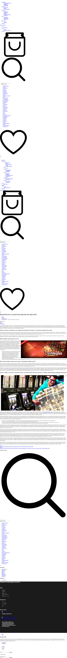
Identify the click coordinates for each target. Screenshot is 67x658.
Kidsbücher (6, 17)
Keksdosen (5, 12)
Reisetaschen (6, 5)
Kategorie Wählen (5, 244)
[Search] (1, 128)
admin (1, 322)
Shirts (5, 21)
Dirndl (4, 122)
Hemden (5, 22)
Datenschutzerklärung (5, 594)
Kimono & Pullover (7, 9)
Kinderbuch (5, 106)
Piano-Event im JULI (7, 30)
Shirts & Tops (6, 7)
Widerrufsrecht (4, 593)
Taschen (4, 114)
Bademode (4, 279)
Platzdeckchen (5, 111)
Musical (3, 23)
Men (2, 20)
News (3, 28)
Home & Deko (4, 603)
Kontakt (3, 31)
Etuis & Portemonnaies (7, 115)
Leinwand (3, 268)
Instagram (3, 590)
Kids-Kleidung (6, 18)
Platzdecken (6, 15)
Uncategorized (2, 323)
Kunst (4, 105)
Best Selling (5, 88)
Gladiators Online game (7, 613)
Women (3, 601)
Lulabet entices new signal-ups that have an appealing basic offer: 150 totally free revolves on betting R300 (16, 446)
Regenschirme (6, 11)
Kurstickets (5, 27)
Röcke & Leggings (6, 125)
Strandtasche (6, 4)
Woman (3, 6)
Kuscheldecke (5, 101)
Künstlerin (3, 160)
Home (3, 10)
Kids (2, 16)
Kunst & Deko (5, 107)
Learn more (4, 643)
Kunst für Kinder (6, 100)
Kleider (5, 8)
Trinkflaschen (5, 104)
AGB (3, 592)
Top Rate (4, 118)
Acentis (14, 632)
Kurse (3, 26)
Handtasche (4, 2)
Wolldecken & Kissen (7, 14)
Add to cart (3, 642)
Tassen (4, 94)
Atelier (5, 29)
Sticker (5, 19)
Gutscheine (5, 90)
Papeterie (5, 13)
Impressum (3, 591)
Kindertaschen (5, 99)
